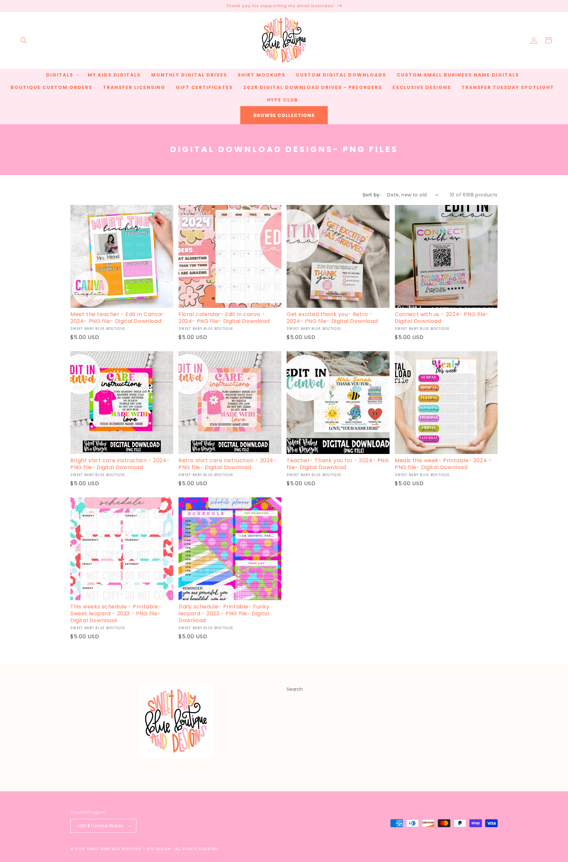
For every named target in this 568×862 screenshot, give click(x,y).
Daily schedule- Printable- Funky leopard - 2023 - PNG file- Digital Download (223, 613)
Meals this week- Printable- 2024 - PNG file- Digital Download (443, 464)
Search (295, 689)
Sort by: (372, 195)
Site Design (159, 848)
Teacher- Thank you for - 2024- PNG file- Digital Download (338, 464)
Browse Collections (284, 115)
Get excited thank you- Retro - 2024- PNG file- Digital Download (332, 318)
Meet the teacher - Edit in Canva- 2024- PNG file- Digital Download (117, 318)
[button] (23, 40)
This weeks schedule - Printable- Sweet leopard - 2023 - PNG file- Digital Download (115, 613)
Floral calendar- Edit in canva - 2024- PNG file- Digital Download (224, 318)
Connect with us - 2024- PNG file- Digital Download (442, 318)
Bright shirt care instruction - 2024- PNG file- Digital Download (120, 464)
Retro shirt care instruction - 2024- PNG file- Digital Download (227, 464)
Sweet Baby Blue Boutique (115, 848)
